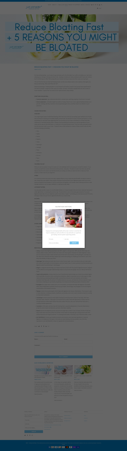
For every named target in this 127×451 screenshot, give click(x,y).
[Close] (83, 204)
